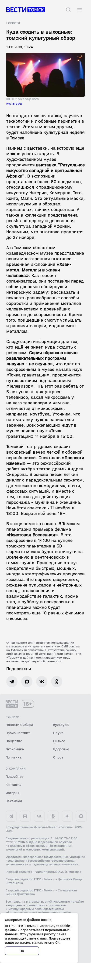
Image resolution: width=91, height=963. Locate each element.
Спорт (58, 757)
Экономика (15, 749)
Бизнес (59, 741)
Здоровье (61, 749)
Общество (14, 741)
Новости (13, 23)
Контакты (13, 784)
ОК (22, 951)
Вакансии (14, 801)
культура (14, 103)
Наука (58, 733)
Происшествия (18, 733)
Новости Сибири (19, 724)
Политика (13, 757)
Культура (61, 724)
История (13, 793)
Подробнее (14, 776)
